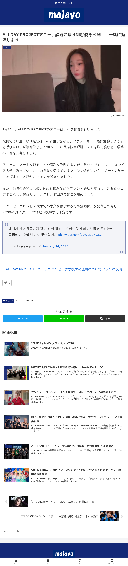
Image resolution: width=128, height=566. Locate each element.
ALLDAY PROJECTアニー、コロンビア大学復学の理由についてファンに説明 (64, 269)
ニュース (9, 301)
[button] (118, 372)
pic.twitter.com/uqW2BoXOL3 (80, 234)
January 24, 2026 (55, 246)
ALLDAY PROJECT (26, 301)
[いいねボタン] (5, 282)
